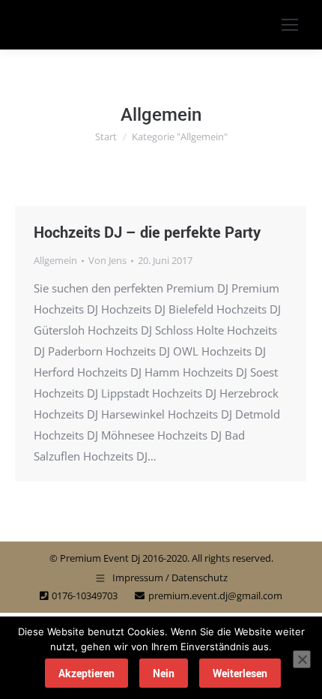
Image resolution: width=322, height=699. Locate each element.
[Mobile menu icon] (290, 25)
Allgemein (55, 260)
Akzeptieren (86, 673)
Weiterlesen (240, 673)
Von (107, 260)
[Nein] (302, 659)
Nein (163, 673)
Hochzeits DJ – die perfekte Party (147, 232)
